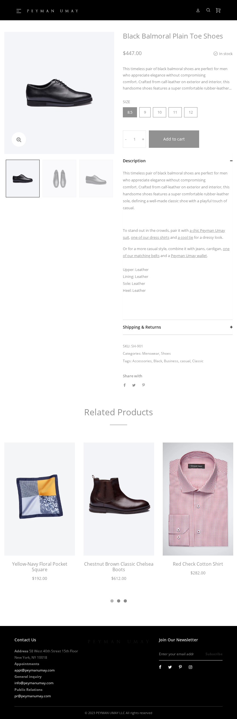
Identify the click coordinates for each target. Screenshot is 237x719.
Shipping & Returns (142, 327)
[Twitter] (170, 667)
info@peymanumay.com (33, 682)
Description (134, 160)
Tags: (127, 360)
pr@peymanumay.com (32, 695)
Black (157, 360)
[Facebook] (160, 667)
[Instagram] (190, 667)
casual (185, 360)
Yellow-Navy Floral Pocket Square (39, 567)
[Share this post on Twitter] (134, 385)
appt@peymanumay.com (34, 670)
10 (160, 112)
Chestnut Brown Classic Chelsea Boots (118, 567)
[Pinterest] (180, 667)
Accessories (142, 360)
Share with (132, 375)
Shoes (166, 353)
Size (126, 101)
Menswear (150, 353)
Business (171, 360)
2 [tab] (118, 600)
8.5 (129, 112)
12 (191, 112)
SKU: (126, 346)
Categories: (132, 353)
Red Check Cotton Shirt (198, 564)
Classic (197, 360)
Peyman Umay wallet (189, 255)
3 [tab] (125, 600)
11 (175, 112)
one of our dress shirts (150, 237)
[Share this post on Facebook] (124, 385)
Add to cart (174, 139)
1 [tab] (112, 600)
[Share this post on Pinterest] (143, 385)
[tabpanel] (39, 515)
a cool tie (185, 237)
